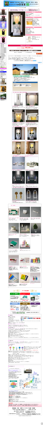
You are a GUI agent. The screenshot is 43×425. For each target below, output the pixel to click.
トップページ (17, 7)
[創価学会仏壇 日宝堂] (21, 0)
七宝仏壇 (21, 7)
